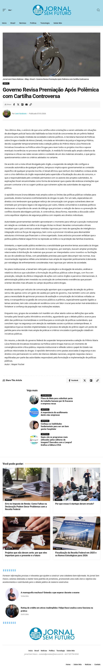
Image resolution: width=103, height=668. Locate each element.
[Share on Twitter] (18, 104)
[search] (98, 10)
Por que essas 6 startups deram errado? (74, 504)
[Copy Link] (30, 104)
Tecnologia (46, 395)
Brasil (6, 83)
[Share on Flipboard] (22, 104)
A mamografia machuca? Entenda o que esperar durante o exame (50, 592)
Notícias (45, 409)
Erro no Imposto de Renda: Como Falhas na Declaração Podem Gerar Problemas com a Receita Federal (26, 507)
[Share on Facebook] (14, 104)
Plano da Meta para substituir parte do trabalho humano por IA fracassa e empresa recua (57, 401)
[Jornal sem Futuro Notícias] (51, 10)
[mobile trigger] (5, 10)
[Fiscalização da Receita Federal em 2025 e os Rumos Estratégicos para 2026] (76, 533)
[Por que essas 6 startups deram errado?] (76, 484)
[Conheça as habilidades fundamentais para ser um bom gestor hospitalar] (34, 425)
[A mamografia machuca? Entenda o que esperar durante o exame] (12, 594)
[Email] (26, 104)
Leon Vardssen (21, 114)
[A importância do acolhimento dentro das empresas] (34, 412)
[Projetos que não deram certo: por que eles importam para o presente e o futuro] (26, 533)
